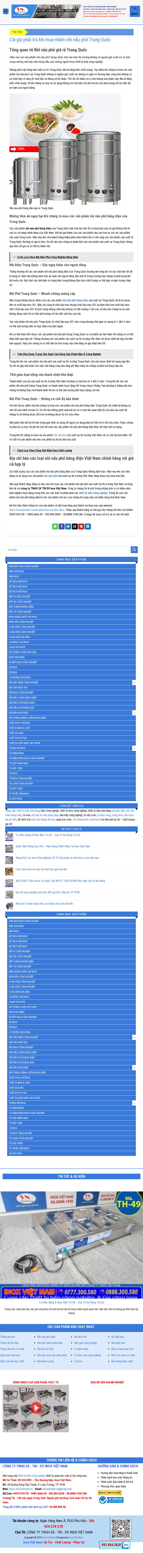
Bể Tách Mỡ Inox (18, 581)
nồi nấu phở (60, 435)
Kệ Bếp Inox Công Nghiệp (23, 662)
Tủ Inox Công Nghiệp (20, 778)
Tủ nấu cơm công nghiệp (87, 1355)
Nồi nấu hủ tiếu (45, 1349)
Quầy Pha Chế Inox (19, 723)
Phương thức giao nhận (113, 1486)
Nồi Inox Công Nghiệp (21, 692)
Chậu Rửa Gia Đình (19, 637)
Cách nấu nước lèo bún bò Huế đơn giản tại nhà (41, 869)
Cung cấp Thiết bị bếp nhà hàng (22, 810)
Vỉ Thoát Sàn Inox (19, 793)
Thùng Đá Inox (17, 748)
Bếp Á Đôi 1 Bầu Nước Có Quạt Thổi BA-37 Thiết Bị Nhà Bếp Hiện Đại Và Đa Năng (60, 880)
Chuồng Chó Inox (19, 642)
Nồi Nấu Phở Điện (18, 712)
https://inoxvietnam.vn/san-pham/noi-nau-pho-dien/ (37, 510)
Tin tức (17, 32)
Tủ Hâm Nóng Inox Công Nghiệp (27, 758)
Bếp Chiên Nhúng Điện (21, 606)
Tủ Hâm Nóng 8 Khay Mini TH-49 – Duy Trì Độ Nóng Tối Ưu (48, 835)
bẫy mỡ (35, 819)
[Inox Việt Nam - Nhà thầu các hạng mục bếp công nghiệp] (69, 11)
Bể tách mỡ (80, 1336)
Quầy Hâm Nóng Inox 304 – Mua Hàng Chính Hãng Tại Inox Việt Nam (53, 846)
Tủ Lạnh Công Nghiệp (21, 783)
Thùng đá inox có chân (12, 1349)
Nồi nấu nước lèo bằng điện (52, 1355)
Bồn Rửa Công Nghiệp (21, 621)
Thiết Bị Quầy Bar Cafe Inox (24, 743)
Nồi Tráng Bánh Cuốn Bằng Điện (27, 717)
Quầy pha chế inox (10, 1355)
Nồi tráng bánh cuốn (122, 1361)
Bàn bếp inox (118, 1343)
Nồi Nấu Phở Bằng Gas (21, 707)
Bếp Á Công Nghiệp (19, 596)
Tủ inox (13, 773)
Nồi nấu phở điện (46, 1336)
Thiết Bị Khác (16, 733)
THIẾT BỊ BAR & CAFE (19, 728)
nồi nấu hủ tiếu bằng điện (45, 815)
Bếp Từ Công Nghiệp (20, 611)
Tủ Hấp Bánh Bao (18, 763)
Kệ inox (13, 667)
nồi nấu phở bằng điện (75, 300)
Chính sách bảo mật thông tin (116, 1477)
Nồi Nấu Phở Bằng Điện (22, 702)
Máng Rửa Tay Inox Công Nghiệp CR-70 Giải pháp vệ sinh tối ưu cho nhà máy (57, 857)
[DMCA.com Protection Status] (110, 1492)
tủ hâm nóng (104, 815)
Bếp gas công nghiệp (85, 1343)
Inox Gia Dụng (17, 657)
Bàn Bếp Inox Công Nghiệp (24, 566)
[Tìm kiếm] (6, 11)
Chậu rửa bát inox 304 (12, 1361)
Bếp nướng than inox (122, 1349)
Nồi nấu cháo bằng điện (50, 1343)
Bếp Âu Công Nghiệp (20, 601)
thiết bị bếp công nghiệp (31, 1475)
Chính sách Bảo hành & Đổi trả (117, 1482)
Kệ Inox (13, 672)
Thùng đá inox (7, 1336)
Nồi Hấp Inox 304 (18, 687)
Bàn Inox (14, 576)
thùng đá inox (48, 819)
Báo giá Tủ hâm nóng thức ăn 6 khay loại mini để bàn (44, 903)
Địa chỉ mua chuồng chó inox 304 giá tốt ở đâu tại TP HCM (48, 892)
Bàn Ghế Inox (16, 571)
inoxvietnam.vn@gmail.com (57, 1489)
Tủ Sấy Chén (16, 788)
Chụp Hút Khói (17, 647)
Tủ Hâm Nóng (16, 753)
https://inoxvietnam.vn (21, 1489)
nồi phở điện (118, 810)
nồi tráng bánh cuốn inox (86, 819)
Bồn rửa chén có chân (123, 1355)
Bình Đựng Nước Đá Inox (23, 616)
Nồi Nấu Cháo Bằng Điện (22, 697)
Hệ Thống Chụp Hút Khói (22, 652)
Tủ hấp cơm (15, 768)
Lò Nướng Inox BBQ (20, 677)
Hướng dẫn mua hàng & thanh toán (119, 1473)
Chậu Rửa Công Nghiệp (22, 627)
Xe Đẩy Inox (15, 798)
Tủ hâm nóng (81, 1349)
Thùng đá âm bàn (9, 1343)
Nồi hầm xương (45, 1361)
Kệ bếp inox (117, 1336)
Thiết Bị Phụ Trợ (18, 738)
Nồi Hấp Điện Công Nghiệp (23, 682)
